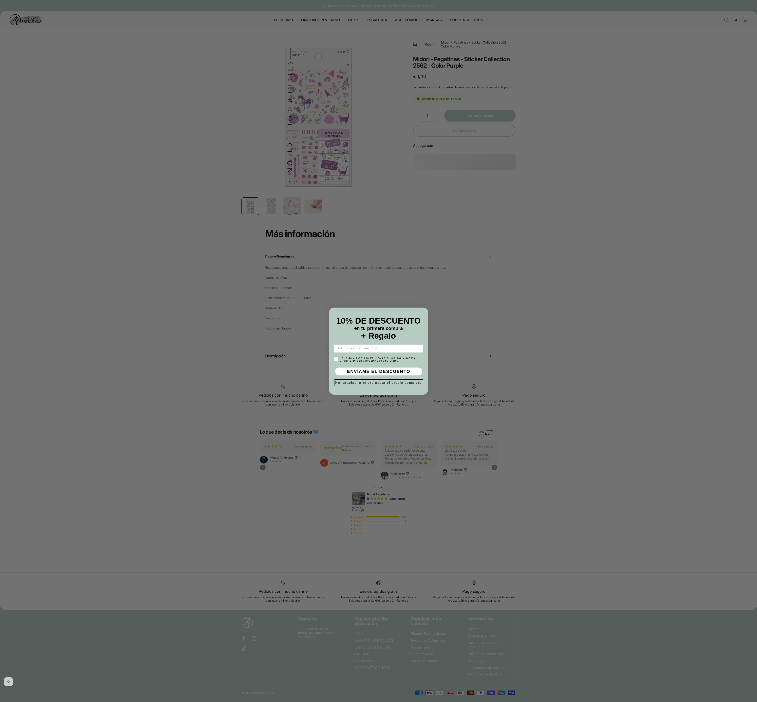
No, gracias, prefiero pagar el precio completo (378, 382)
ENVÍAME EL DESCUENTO (378, 371)
